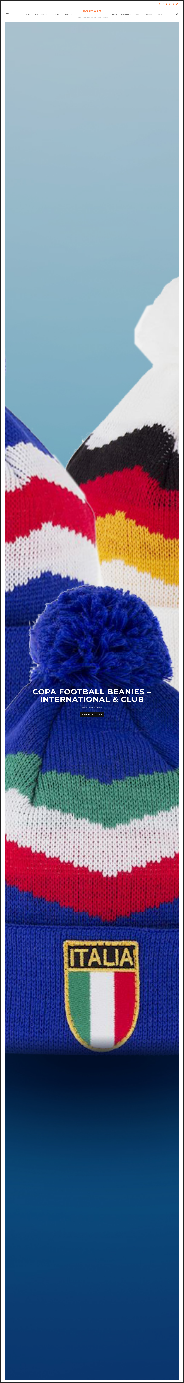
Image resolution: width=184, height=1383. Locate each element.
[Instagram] (166, 3)
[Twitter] (176, 3)
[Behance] (159, 3)
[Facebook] (162, 3)
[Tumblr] (173, 3)
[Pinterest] (169, 3)
